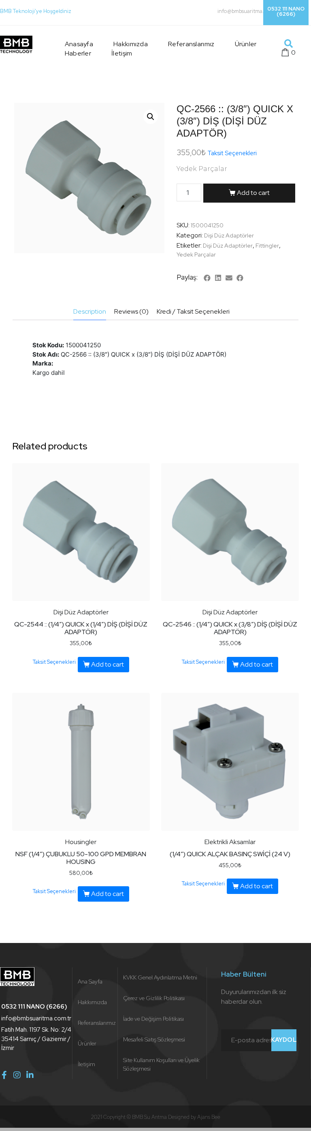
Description (89, 311)
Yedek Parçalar (196, 254)
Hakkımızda (130, 44)
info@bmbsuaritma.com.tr (248, 11)
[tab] (89, 312)
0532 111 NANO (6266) (286, 11)
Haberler (78, 53)
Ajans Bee (208, 1117)
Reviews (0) (131, 311)
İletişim (121, 53)
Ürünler (246, 44)
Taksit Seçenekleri (232, 153)
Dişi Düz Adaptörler (229, 235)
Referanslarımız (191, 44)
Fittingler (267, 245)
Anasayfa (79, 44)
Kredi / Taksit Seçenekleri (193, 311)
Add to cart (253, 192)
